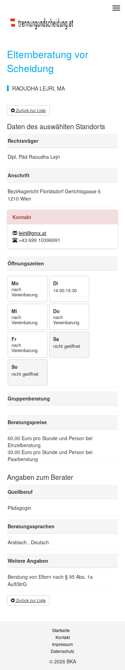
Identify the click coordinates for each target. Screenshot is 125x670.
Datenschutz (62, 651)
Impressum (62, 644)
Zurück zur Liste (30, 110)
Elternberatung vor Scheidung (47, 61)
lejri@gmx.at (32, 232)
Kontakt (63, 637)
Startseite (61, 630)
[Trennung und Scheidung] (41, 21)
